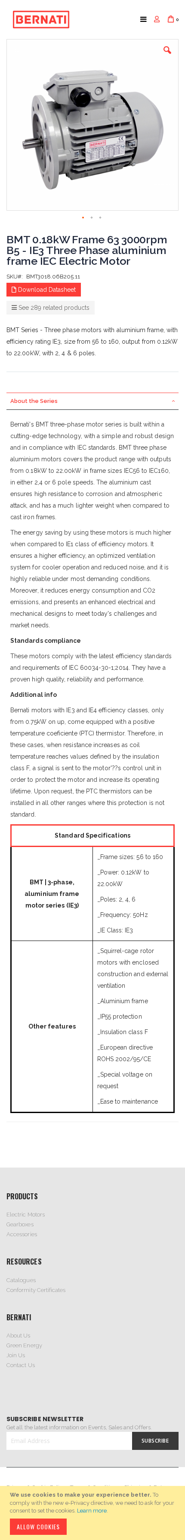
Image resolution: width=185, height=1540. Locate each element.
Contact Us (20, 1365)
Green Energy (24, 1345)
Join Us (15, 1355)
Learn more (92, 1510)
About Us (18, 1335)
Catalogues (21, 1280)
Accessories (21, 1234)
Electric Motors (25, 1214)
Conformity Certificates (36, 1290)
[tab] (92, 401)
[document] (94, 1513)
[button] (167, 56)
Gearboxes (20, 1224)
